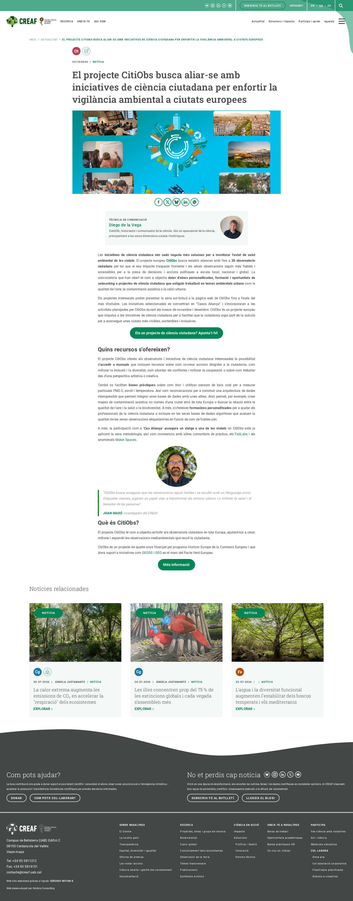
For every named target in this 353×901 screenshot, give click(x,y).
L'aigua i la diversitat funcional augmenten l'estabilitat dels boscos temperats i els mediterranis (273, 696)
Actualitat (49, 39)
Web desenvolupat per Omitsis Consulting (31, 888)
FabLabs (241, 434)
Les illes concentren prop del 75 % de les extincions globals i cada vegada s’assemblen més (174, 696)
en (312, 5)
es (329, 5)
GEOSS (147, 553)
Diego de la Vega (125, 224)
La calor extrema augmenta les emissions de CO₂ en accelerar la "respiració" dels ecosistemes (68, 696)
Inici (32, 39)
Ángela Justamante (70, 682)
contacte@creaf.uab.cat (24, 872)
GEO (158, 553)
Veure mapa (15, 852)
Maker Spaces (125, 440)
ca (321, 5)
